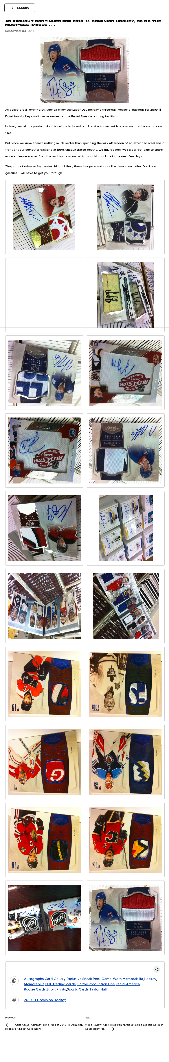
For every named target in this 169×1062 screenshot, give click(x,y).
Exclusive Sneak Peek (83, 979)
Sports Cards (78, 989)
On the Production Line (96, 984)
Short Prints (56, 989)
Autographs (34, 979)
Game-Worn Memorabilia (122, 979)
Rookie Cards (35, 989)
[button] (85, 969)
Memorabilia (34, 984)
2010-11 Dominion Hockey (45, 1000)
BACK (23, 8)
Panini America (128, 984)
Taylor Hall (98, 989)
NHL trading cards (60, 984)
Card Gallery (55, 979)
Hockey (150, 979)
